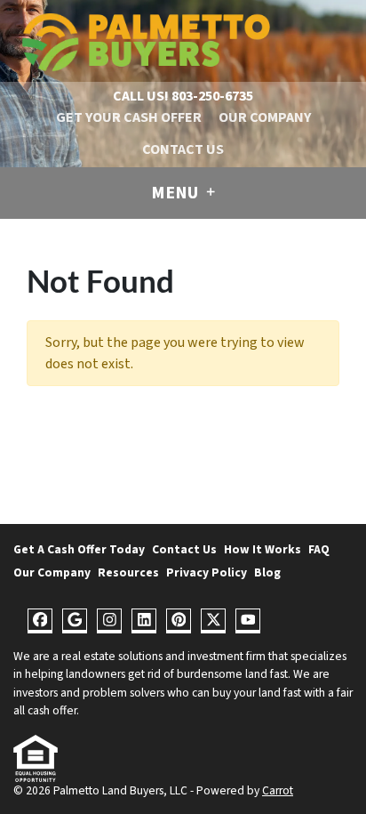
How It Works (262, 549)
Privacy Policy (206, 572)
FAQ (319, 549)
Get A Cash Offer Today (79, 549)
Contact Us (183, 149)
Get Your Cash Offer (129, 117)
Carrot (277, 790)
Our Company (265, 117)
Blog (267, 572)
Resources (128, 572)
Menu (176, 193)
